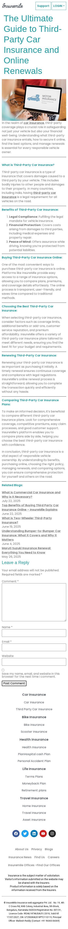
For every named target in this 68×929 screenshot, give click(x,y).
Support (43, 6)
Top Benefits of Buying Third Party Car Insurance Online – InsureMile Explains (30, 507)
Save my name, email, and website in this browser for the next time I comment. (31, 675)
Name (7, 627)
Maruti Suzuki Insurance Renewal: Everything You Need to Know (26, 550)
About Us (21, 849)
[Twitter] (25, 833)
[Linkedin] (34, 833)
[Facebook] (16, 833)
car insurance (34, 123)
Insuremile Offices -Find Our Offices (34, 865)
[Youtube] (43, 833)
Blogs (49, 849)
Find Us (39, 857)
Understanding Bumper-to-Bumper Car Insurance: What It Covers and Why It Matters (31, 535)
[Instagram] (52, 833)
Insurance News (20, 857)
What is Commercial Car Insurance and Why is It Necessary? (31, 494)
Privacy (36, 849)
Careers (53, 857)
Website (8, 656)
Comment (10, 581)
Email (7, 641)
